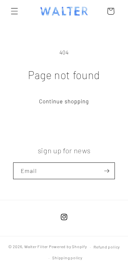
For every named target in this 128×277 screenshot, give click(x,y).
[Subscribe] (107, 171)
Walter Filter (36, 247)
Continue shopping (64, 101)
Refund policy (107, 247)
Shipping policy (67, 257)
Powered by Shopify (68, 247)
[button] (14, 11)
